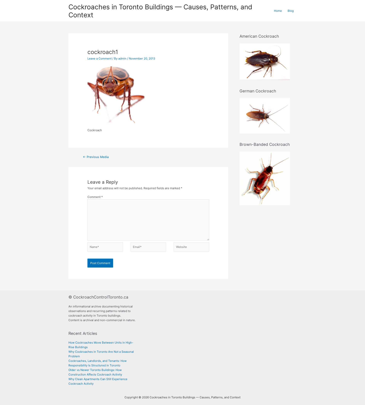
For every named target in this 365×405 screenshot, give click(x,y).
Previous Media (96, 157)
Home (278, 11)
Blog (291, 11)
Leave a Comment (99, 58)
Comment (95, 197)
